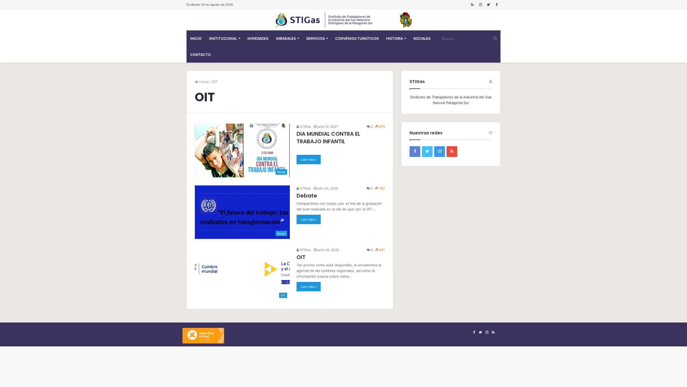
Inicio (196, 38)
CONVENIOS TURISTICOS (357, 38)
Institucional (223, 38)
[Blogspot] (472, 4)
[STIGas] (343, 20)
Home (203, 82)
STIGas (305, 126)
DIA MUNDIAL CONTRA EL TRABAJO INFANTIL (328, 137)
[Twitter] (488, 4)
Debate (307, 195)
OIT (301, 257)
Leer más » (309, 159)
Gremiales (286, 38)
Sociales (421, 38)
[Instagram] (480, 4)
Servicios (315, 38)
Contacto (200, 54)
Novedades (257, 38)
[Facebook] (496, 4)
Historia (394, 38)
